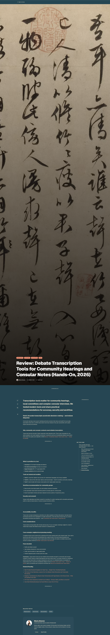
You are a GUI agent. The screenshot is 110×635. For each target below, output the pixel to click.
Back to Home (22, 2)
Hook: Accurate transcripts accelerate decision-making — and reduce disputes (86, 446)
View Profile (43, 632)
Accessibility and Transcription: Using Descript (54, 518)
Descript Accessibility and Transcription (60, 563)
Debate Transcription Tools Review (45, 540)
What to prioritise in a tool (86, 453)
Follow (36, 632)
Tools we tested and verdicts (87, 455)
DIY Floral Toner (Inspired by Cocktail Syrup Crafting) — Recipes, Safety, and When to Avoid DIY (47, 579)
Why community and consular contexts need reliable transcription (87, 450)
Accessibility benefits (85, 461)
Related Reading (85, 470)
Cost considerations (85, 463)
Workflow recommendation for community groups (87, 457)
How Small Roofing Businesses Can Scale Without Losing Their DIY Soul (41, 582)
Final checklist (84, 468)
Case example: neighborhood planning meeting (87, 466)
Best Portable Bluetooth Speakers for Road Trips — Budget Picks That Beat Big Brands (45, 570)
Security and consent (85, 460)
